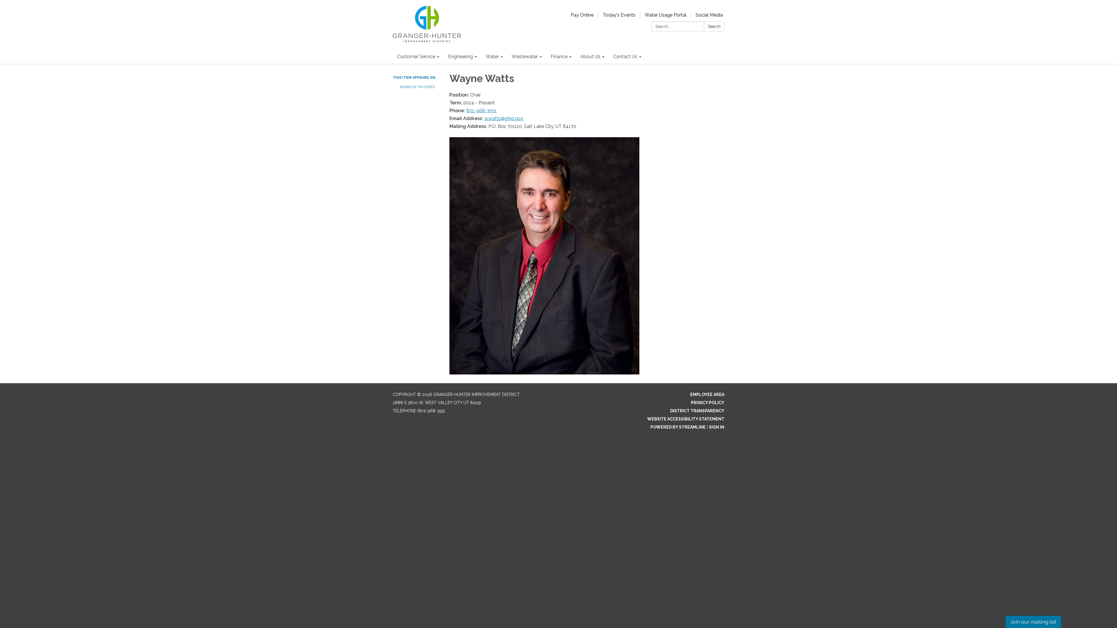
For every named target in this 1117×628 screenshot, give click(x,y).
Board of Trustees (417, 87)
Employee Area (707, 394)
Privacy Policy (707, 402)
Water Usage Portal (665, 15)
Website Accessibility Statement (685, 419)
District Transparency (697, 410)
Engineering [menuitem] (460, 56)
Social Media (709, 15)
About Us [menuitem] (590, 56)
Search (714, 26)
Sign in (716, 427)
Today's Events (619, 15)
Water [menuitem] (492, 56)
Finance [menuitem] (559, 56)
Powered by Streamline (678, 427)
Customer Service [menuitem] (416, 56)
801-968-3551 (481, 110)
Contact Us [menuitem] (625, 56)
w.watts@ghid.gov (503, 118)
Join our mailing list (1033, 622)
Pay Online (582, 15)
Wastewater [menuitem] (525, 56)
